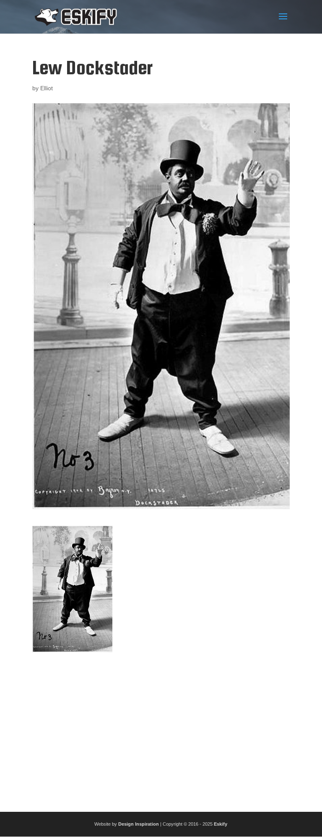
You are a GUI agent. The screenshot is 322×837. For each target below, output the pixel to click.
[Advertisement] (161, 728)
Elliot (46, 88)
